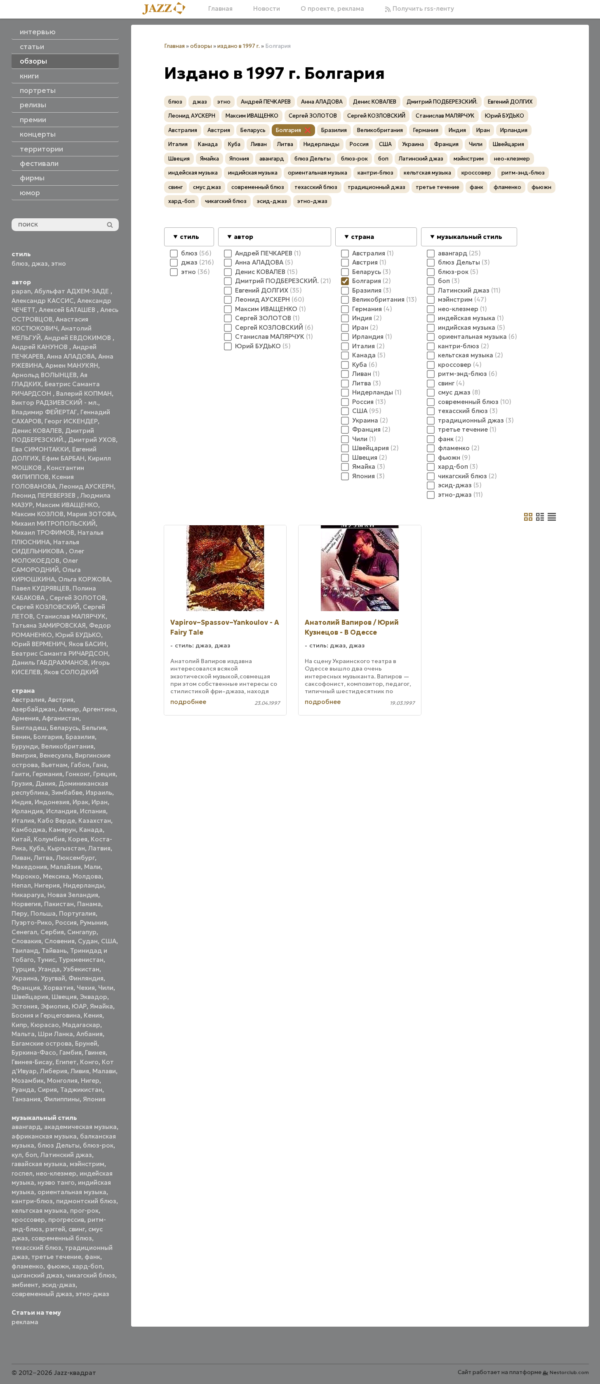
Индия (21, 802)
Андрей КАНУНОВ (40, 347)
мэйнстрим (87, 1164)
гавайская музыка (39, 1164)
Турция (23, 969)
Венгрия (24, 755)
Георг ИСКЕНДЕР (71, 421)
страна (362, 237)
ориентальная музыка (72, 1192)
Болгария (47, 737)
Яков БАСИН (87, 644)
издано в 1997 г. (238, 46)
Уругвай (53, 978)
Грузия (22, 783)
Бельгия (94, 728)
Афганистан (60, 718)
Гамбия (70, 1052)
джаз (39, 263)
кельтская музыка (39, 1210)
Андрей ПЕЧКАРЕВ (266, 101)
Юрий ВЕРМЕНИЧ (38, 644)
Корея (77, 839)
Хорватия (58, 988)
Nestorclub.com (569, 1372)
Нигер (90, 1080)
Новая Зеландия (72, 895)
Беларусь (64, 728)
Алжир (69, 709)
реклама (25, 1322)
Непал (21, 885)
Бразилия (80, 737)
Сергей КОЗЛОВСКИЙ (46, 607)
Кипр (19, 1025)
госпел (22, 1173)
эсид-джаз (58, 1285)
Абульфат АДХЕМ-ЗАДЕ (72, 291)
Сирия (47, 1090)
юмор (30, 192)
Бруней (86, 1043)
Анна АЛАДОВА (71, 356)
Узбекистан (81, 969)
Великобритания (67, 746)
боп (31, 1155)
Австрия (60, 700)
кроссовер (28, 1219)
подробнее (188, 702)
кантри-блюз (32, 1201)
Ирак (80, 802)
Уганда (49, 969)
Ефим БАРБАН (63, 458)
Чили (105, 988)
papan (21, 291)
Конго (89, 1062)
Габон (80, 765)
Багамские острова (42, 1043)
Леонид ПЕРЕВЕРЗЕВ (44, 495)
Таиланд (25, 950)
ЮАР (79, 1006)
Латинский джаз (66, 1155)
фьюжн (58, 1266)
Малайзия (65, 867)
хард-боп (87, 1266)
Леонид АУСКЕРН (86, 486)
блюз (20, 263)
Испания (93, 811)
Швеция (64, 997)
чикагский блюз (90, 1275)
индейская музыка (193, 172)
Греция (104, 774)
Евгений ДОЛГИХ (510, 101)
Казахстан (94, 820)
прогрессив (66, 1219)
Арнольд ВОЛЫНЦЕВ (44, 375)
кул (17, 1155)
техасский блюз (36, 1248)
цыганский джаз (37, 1275)
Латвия (99, 848)
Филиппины (62, 1099)
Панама (89, 904)
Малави (104, 1071)
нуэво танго (56, 1182)
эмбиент (25, 1285)
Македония (29, 867)
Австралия (28, 700)
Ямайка (101, 1006)
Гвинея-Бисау (32, 1062)
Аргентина (98, 709)
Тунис (46, 960)
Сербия (52, 932)
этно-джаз (92, 1294)
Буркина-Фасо (34, 1052)
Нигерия (47, 885)
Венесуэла (56, 755)
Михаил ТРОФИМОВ (43, 532)
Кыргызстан (66, 848)
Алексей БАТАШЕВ (68, 310)
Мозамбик (28, 1080)
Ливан (21, 858)
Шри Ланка (55, 1034)
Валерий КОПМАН (84, 393)
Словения (60, 941)
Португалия (77, 913)
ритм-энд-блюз (523, 172)
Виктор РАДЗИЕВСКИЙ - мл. (55, 402)
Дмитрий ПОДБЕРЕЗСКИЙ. (442, 101)
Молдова (87, 876)
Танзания (26, 1099)
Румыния (93, 922)
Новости (266, 8)
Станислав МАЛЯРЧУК (71, 616)
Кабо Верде (56, 820)
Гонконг (78, 774)
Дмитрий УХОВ (92, 440)
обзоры (201, 46)
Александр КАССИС (43, 301)
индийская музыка (253, 172)
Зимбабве (67, 792)
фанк (92, 1257)
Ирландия (27, 811)
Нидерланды (83, 885)
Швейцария (30, 997)
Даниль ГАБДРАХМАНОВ (50, 662)
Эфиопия (54, 1006)
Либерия (53, 1071)
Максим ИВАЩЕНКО (67, 505)
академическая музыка (80, 1127)
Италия (23, 820)
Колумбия (49, 839)
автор (243, 237)
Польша (43, 913)
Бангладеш (29, 728)
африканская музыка (44, 1136)
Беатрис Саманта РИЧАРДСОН (60, 653)
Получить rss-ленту (422, 8)
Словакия (26, 941)
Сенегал (24, 932)
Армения (25, 718)
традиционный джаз (376, 187)
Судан (88, 941)
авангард (26, 1127)
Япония (94, 1099)
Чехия (86, 988)
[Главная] (167, 9)
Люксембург (75, 858)
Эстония (25, 1006)
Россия (66, 922)
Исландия (61, 811)
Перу (19, 913)
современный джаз (42, 1294)
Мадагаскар (81, 1025)
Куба (36, 848)
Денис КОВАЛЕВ (37, 431)
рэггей (55, 1229)
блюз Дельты (59, 1145)
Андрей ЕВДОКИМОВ (78, 338)
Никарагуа (28, 895)
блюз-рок (98, 1145)
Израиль (99, 792)
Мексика (56, 876)
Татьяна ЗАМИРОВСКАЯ (49, 625)
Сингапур (81, 932)
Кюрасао (45, 1025)
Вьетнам (54, 765)
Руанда (23, 1090)
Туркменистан (81, 960)
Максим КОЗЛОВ (38, 514)
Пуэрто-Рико (32, 922)
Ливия (80, 1071)
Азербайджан (33, 709)
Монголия (62, 1080)
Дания (45, 783)
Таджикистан (81, 1090)
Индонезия (52, 802)
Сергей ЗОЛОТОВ (77, 598)
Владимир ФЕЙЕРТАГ (44, 412)
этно (58, 263)
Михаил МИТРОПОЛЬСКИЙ (54, 523)
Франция (26, 988)
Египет (66, 1062)
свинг (76, 1229)
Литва (43, 858)
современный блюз (61, 1238)
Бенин (21, 737)
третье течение (56, 1257)
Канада (91, 830)
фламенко (27, 1266)
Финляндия (86, 978)
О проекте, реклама (332, 8)
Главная (220, 8)
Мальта (23, 1034)
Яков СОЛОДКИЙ (71, 672)
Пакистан (59, 904)
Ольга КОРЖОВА (84, 579)
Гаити (20, 774)
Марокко (26, 876)
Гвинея (95, 1052)
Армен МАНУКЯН (71, 365)
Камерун (62, 830)
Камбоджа (28, 830)
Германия (47, 774)
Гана (100, 765)
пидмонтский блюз (86, 1201)
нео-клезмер (56, 1173)
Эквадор (93, 997)
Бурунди (25, 746)
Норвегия (26, 904)
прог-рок (84, 1210)
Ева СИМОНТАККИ (40, 449)
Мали (92, 867)
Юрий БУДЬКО (78, 635)
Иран (100, 802)
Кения (93, 1015)
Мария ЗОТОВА (91, 514)
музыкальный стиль (469, 237)
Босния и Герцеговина (46, 1015)
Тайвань (54, 950)
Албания (89, 1034)
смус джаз (207, 187)
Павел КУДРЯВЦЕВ (40, 588)
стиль (189, 237)
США (108, 941)
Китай (21, 839)
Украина (25, 978)
